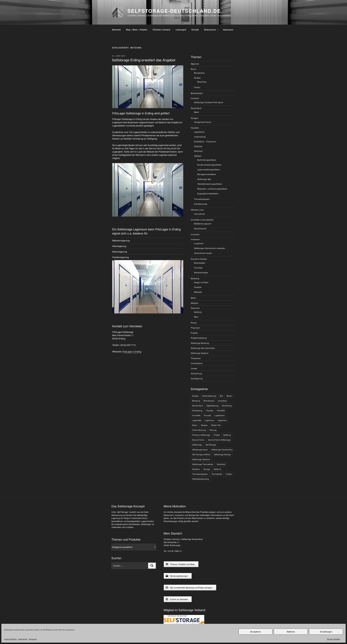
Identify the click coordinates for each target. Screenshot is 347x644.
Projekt (217, 435)
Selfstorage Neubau (222, 454)
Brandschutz (199, 73)
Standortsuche (200, 228)
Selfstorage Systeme (199, 353)
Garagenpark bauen (202, 122)
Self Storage (210, 444)
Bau (221, 395)
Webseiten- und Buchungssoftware (212, 188)
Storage (206, 469)
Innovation (195, 234)
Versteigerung (197, 378)
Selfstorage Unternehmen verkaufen (209, 248)
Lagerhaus (209, 420)
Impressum (33, 639)
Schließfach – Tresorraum (205, 141)
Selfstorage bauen (200, 449)
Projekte (194, 332)
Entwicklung (197, 410)
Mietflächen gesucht (202, 223)
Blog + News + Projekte (136, 29)
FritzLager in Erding (131, 351)
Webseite (198, 292)
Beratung (196, 400)
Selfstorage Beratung (200, 343)
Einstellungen (326, 631)
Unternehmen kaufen (203, 253)
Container (195, 98)
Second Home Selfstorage (219, 439)
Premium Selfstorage (201, 435)
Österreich (195, 308)
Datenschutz (22, 639)
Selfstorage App (204, 179)
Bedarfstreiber (197, 93)
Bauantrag (201, 81)
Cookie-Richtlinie (10, 639)
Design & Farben (201, 282)
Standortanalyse (201, 272)
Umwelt (194, 368)
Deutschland (196, 108)
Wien (196, 316)
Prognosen (195, 327)
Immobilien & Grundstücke (202, 219)
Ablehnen (291, 631)
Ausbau (195, 395)
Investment (198, 243)
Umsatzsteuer (197, 363)
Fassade (197, 287)
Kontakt (195, 29)
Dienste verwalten (333, 639)
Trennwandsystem (202, 199)
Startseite (116, 29)
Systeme (217, 469)
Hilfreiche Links (197, 209)
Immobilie (196, 415)
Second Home (198, 439)
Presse (194, 322)
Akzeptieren (255, 631)
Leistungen (181, 29)
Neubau (197, 77)
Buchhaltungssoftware (206, 159)
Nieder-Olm (216, 425)
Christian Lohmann (161, 29)
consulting (222, 400)
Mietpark (194, 303)
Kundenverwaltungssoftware (209, 164)
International (199, 213)
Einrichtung (227, 405)
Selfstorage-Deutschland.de (174, 10)
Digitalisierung (212, 405)
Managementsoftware (206, 174)
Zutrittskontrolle (200, 204)
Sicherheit (198, 151)
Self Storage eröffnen (201, 454)
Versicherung (196, 373)
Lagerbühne (199, 132)
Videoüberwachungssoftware (209, 184)
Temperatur (196, 358)
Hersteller (195, 127)
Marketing (195, 278)
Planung (212, 430)
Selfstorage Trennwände (202, 464)
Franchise (198, 267)
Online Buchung (199, 430)
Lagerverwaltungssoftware (208, 169)
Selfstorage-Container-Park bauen (208, 102)
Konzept (207, 415)
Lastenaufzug (200, 136)
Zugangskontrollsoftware (207, 193)
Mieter (193, 297)
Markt (196, 112)
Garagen (194, 118)
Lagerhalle (196, 420)
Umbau (197, 87)
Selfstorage (197, 444)
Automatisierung (209, 395)
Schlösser (198, 146)
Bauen (193, 69)
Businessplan (199, 262)
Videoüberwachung (200, 479)
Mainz (194, 425)
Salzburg (198, 312)
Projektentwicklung (199, 338)
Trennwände (216, 474)
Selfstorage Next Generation (203, 348)
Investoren (195, 239)
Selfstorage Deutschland (221, 449)
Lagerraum (222, 420)
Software (198, 156)
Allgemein (195, 63)
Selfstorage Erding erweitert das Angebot (143, 59)
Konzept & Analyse (199, 259)
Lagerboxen (220, 415)
